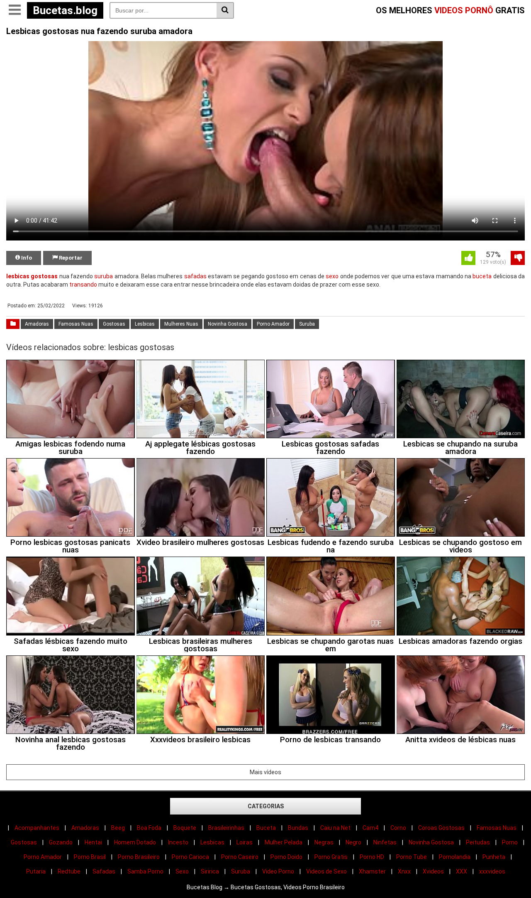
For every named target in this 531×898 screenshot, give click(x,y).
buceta (482, 276)
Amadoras (37, 324)
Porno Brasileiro (139, 857)
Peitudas (478, 842)
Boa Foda (149, 827)
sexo (332, 276)
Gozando (61, 842)
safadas (195, 276)
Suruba (307, 324)
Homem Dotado (135, 842)
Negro (353, 842)
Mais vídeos (265, 772)
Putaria (36, 871)
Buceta (266, 827)
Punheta (493, 857)
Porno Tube (411, 857)
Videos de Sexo (326, 871)
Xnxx (404, 871)
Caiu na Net (335, 827)
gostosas (44, 276)
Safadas (104, 871)
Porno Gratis (331, 857)
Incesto (178, 842)
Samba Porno (145, 871)
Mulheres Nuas (181, 324)
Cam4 (370, 827)
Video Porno (278, 871)
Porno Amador (273, 324)
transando (83, 284)
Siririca (210, 871)
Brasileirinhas (226, 827)
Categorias (266, 806)
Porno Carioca (190, 857)
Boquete (184, 827)
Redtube (69, 871)
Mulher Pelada (283, 842)
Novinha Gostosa (227, 324)
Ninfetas (385, 842)
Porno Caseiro (239, 857)
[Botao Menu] (14, 10)
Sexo (182, 871)
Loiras (244, 842)
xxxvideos (492, 871)
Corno (398, 827)
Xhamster (372, 871)
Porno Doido (286, 857)
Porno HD (372, 857)
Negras (324, 842)
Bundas (298, 827)
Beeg (118, 827)
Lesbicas (145, 324)
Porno (510, 842)
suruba (103, 276)
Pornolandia (454, 857)
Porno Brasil (90, 857)
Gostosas (114, 324)
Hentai (93, 842)
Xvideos (433, 871)
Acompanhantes (37, 827)
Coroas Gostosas (441, 827)
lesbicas (17, 276)
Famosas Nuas (75, 324)
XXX (461, 871)
